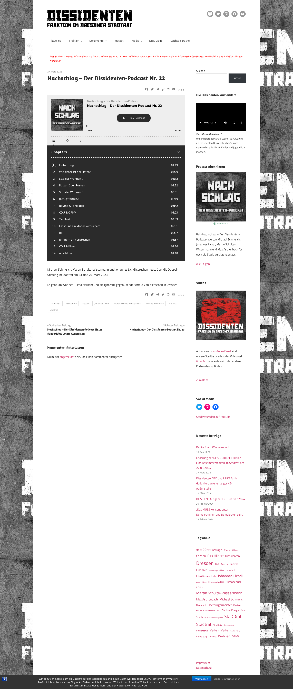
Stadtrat (54, 310)
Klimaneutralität (216, 582)
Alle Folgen (203, 264)
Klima (204, 582)
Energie (224, 564)
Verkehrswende (230, 630)
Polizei (199, 610)
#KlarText (202, 361)
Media (135, 40)
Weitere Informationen (227, 678)
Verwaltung (201, 636)
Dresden (86, 303)
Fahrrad (234, 564)
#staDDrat (203, 549)
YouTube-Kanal (222, 351)
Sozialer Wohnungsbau (213, 617)
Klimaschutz (233, 581)
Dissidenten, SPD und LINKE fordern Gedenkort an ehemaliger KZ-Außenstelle (218, 483)
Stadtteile (217, 625)
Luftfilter (199, 587)
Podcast (118, 40)
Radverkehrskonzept (212, 610)
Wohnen (224, 636)
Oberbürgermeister (220, 605)
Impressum (203, 663)
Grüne (221, 570)
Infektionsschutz (206, 576)
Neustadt (201, 605)
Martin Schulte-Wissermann (127, 303)
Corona (201, 555)
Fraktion (74, 40)
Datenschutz (204, 667)
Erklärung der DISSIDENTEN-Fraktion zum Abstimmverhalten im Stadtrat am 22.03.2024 (220, 463)
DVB (217, 564)
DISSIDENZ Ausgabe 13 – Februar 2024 (220, 499)
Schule (199, 617)
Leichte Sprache (180, 40)
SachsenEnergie (230, 610)
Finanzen (201, 570)
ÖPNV (235, 636)
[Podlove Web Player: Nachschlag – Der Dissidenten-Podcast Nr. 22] (116, 178)
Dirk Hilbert (55, 303)
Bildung (234, 550)
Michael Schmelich (155, 303)
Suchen (200, 71)
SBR (243, 610)
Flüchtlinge (213, 570)
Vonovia (213, 636)
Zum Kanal (202, 380)
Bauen (226, 550)
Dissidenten (71, 303)
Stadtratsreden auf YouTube (213, 417)
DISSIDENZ (155, 40)
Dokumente (96, 40)
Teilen (180, 90)
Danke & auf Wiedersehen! (212, 447)
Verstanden (201, 679)
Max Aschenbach (207, 599)
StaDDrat (173, 303)
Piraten (237, 605)
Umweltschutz (202, 630)
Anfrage (217, 550)
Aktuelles (55, 40)
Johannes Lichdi (101, 303)
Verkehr (214, 630)
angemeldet (67, 357)
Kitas (198, 582)
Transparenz (229, 625)
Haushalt (230, 570)
